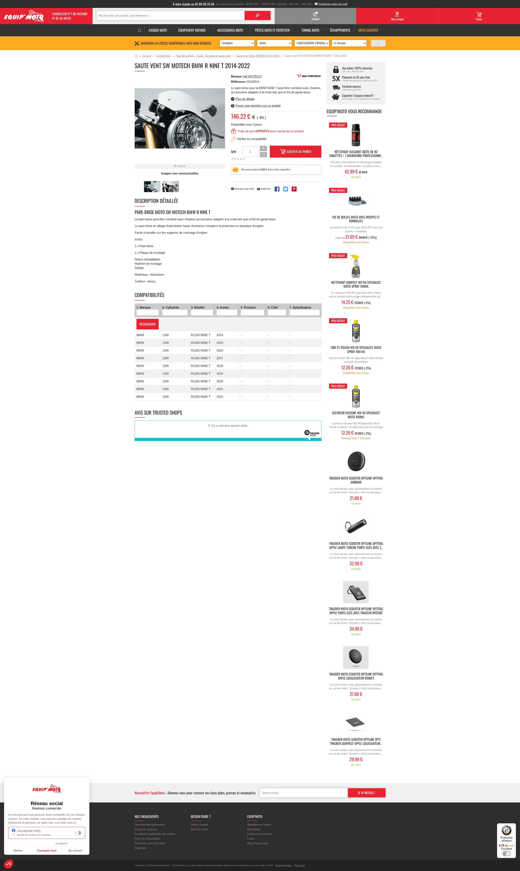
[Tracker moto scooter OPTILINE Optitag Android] (356, 461)
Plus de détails (245, 99)
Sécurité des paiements (150, 824)
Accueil (136, 56)
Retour (18, 850)
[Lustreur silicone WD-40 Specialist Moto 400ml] (356, 396)
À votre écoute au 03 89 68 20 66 (193, 4)
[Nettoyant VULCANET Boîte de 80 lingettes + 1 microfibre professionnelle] (356, 135)
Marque (236, 76)
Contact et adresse (259, 834)
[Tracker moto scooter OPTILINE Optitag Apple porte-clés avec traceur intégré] (356, 592)
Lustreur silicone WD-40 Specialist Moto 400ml (356, 415)
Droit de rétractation (147, 838)
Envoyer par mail (244, 188)
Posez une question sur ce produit (258, 105)
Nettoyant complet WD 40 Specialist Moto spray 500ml (356, 285)
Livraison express (146, 829)
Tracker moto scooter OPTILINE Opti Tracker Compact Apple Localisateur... (356, 742)
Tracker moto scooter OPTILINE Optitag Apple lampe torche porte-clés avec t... (356, 546)
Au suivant (75, 850)
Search (258, 15)
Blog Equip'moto (257, 843)
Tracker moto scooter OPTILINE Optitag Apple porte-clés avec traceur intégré (356, 611)
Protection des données (150, 843)
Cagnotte (140, 847)
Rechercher (148, 324)
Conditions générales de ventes (155, 834)
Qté (233, 151)
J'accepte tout (46, 850)
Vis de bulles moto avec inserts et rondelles (356, 219)
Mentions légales (283, 865)
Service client (199, 829)
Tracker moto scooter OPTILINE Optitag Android (356, 480)
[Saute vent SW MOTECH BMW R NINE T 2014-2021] (152, 187)
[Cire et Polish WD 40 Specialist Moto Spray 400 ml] (356, 331)
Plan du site (299, 865)
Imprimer (266, 188)
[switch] (507, 853)
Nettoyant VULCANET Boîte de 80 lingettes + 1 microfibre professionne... (356, 154)
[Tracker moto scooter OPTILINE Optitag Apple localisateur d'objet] (356, 657)
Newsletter (254, 829)
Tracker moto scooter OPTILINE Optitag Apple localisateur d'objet (356, 676)
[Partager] (277, 189)
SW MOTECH (252, 76)
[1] (378, 43)
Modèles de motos (259, 824)
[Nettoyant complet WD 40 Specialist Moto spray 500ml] (356, 266)
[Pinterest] (294, 189)
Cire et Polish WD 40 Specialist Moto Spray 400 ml (356, 350)
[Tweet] (285, 189)
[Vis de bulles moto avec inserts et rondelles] (356, 200)
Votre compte (199, 824)
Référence (238, 81)
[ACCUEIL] (140, 30)
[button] (8, 864)
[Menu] (513, 825)
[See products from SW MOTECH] (309, 75)
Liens (250, 838)
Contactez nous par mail (333, 3)
